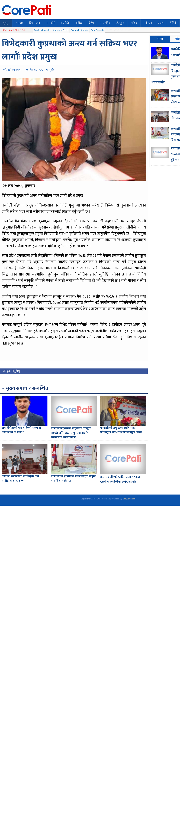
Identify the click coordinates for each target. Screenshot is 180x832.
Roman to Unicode (79, 30)
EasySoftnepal (129, 499)
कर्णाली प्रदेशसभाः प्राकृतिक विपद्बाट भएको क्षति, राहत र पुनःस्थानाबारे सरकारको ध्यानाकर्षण (71, 433)
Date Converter (98, 30)
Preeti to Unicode (42, 30)
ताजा (160, 39)
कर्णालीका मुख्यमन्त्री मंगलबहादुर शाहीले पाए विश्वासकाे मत (73, 478)
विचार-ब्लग (34, 23)
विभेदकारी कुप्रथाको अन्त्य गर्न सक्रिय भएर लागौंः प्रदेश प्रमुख (69, 50)
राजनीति (65, 23)
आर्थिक (78, 23)
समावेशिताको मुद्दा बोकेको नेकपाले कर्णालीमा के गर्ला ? (21, 430)
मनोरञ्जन (148, 23)
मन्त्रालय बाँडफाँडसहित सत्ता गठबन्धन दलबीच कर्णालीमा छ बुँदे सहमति (121, 479)
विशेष (91, 23)
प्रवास (160, 23)
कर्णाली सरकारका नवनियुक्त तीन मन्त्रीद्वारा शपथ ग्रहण (20, 478)
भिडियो (173, 23)
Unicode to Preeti (60, 30)
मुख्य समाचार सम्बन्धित (27, 388)
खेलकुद (120, 23)
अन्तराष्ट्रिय (105, 23)
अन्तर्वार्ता (50, 23)
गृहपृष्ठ (6, 23)
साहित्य (133, 23)
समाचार (19, 23)
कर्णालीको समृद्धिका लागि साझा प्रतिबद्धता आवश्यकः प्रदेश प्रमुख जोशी (121, 430)
